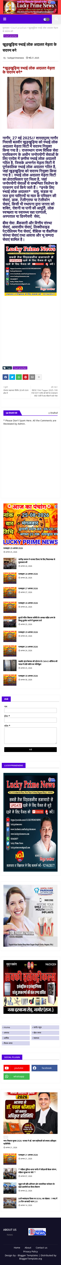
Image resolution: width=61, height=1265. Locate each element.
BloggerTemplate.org (30, 1258)
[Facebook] (5, 377)
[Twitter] (12, 377)
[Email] (32, 377)
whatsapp (19, 1076)
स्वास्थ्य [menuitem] (36, 1038)
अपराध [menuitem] (6, 1032)
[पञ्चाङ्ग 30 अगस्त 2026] (9, 680)
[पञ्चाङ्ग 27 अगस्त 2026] (9, 592)
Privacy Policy (30, 1251)
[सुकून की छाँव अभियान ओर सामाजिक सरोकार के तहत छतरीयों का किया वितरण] (9, 1188)
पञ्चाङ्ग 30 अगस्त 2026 (28, 675)
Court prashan (19, 27)
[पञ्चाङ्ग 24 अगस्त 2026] (9, 651)
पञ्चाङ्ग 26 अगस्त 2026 (28, 603)
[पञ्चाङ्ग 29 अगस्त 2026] (9, 636)
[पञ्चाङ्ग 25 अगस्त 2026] (30, 524)
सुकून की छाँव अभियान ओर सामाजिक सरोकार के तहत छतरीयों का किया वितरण (36, 1185)
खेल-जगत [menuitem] (37, 1032)
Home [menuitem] (7, 1027)
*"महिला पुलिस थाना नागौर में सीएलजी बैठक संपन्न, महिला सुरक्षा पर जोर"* (37, 1171)
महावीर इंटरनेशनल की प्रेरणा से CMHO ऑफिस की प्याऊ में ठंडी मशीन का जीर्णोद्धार (37, 663)
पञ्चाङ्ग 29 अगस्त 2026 (28, 632)
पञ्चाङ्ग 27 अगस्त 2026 (28, 588)
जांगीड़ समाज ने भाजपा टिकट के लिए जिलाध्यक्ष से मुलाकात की (36, 561)
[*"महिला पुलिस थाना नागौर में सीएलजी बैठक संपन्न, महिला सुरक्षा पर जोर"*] (9, 1173)
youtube (18, 1068)
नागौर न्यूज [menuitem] (37, 1027)
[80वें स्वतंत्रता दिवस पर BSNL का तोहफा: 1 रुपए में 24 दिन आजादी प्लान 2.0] (9, 1202)
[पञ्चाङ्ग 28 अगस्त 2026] (9, 578)
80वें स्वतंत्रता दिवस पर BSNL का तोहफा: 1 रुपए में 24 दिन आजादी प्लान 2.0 (37, 1200)
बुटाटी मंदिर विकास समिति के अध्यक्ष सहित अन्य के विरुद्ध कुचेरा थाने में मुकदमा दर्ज (36, 619)
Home (17, 1247)
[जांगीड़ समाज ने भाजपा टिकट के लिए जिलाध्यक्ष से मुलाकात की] (9, 563)
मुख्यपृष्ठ (6, 27)
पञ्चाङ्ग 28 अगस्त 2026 (28, 573)
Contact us (41, 1247)
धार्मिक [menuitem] (6, 1038)
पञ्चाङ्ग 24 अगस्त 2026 (28, 646)
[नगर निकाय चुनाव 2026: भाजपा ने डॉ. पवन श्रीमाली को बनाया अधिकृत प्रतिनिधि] (30, 1113)
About (28, 1247)
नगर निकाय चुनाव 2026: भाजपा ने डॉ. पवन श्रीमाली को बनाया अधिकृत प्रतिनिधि (29, 1142)
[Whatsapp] (19, 377)
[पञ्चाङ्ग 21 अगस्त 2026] (9, 1159)
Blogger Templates (28, 1255)
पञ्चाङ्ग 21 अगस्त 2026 (28, 1154)
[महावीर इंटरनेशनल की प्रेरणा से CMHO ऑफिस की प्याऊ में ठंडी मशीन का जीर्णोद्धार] (9, 665)
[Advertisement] (30, 333)
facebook (47, 1068)
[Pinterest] (25, 377)
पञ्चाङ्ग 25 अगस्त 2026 (13, 548)
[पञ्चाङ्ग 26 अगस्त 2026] (9, 607)
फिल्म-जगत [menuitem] (8, 1043)
